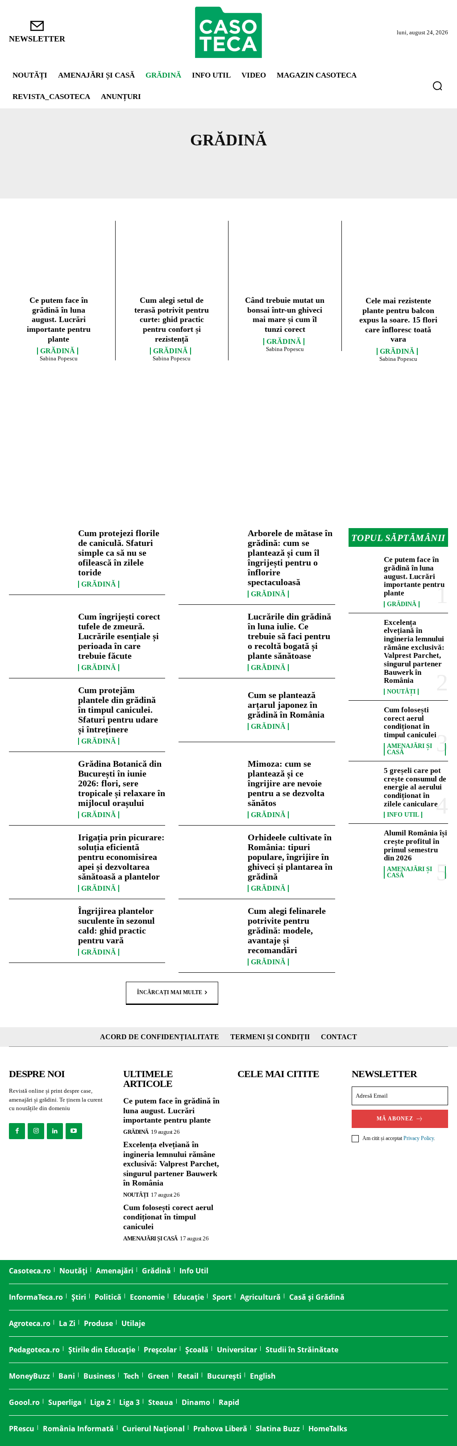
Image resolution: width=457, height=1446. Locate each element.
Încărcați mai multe (169, 992)
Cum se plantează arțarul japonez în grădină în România (286, 704)
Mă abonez (395, 1118)
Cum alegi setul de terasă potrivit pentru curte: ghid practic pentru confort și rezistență (171, 319)
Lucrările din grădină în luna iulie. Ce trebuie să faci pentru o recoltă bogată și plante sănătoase (289, 636)
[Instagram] (36, 1131)
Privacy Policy (418, 1138)
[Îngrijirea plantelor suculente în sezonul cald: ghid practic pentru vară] (40, 931)
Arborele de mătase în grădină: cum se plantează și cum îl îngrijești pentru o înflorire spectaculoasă (290, 557)
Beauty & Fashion (261, 166)
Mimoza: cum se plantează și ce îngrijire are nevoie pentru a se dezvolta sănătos (286, 783)
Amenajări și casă (164, 166)
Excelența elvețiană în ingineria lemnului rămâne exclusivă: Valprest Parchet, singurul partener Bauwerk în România (414, 651)
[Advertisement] (228, 445)
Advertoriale (74, 166)
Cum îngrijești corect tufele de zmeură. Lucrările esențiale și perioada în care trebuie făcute (119, 636)
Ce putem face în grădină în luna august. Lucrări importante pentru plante (59, 319)
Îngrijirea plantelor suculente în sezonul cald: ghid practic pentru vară (116, 925)
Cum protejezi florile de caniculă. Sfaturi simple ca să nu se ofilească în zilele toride (118, 552)
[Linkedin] (55, 1131)
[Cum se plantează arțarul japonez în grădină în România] (210, 710)
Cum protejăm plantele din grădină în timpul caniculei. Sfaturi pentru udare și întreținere (118, 709)
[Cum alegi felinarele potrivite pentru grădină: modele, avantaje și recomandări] (210, 931)
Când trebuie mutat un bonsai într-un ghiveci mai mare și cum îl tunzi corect (284, 315)
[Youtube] (74, 1131)
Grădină (57, 351)
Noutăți (388, 166)
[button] (437, 85)
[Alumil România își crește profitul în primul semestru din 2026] (363, 842)
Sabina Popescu (59, 358)
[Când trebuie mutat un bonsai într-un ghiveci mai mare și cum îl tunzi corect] (285, 260)
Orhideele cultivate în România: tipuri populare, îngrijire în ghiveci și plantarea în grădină (290, 856)
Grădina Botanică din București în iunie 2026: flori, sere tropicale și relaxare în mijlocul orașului (121, 783)
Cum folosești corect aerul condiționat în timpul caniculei (410, 722)
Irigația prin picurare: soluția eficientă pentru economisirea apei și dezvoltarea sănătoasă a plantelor (121, 856)
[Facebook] (17, 1131)
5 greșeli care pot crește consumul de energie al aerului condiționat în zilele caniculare (415, 787)
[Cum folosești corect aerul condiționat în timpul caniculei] (363, 719)
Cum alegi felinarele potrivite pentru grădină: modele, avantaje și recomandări (287, 930)
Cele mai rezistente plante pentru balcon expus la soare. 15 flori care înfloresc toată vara (398, 319)
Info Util (337, 166)
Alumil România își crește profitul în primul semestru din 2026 (415, 845)
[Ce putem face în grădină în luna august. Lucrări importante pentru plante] (58, 260)
